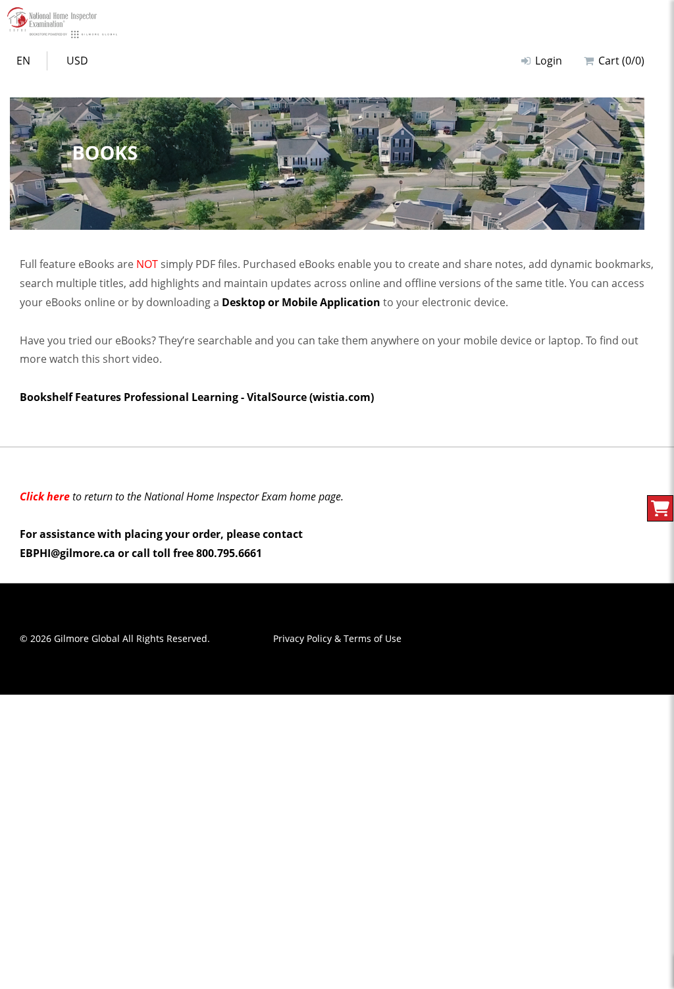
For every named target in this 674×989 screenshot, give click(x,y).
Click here (45, 496)
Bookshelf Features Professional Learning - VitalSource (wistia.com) (197, 397)
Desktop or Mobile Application (301, 302)
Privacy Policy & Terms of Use (337, 638)
